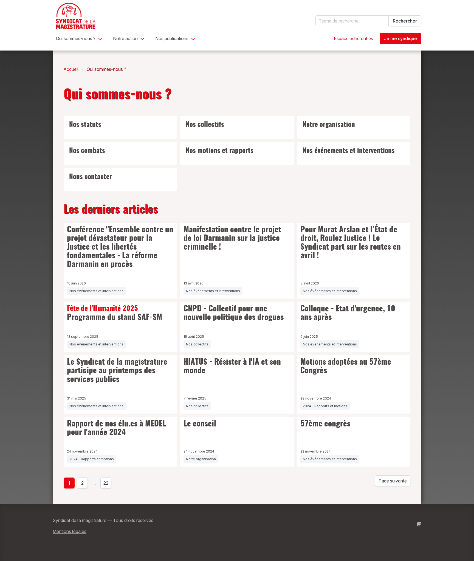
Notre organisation (329, 125)
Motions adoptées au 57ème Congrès (345, 367)
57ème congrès (325, 424)
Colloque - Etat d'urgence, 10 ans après (347, 313)
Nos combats (87, 151)
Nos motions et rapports (219, 151)
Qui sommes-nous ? (75, 38)
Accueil (71, 69)
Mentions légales (69, 531)
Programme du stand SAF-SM (114, 313)
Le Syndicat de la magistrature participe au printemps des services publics (117, 371)
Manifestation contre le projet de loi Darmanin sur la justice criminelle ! (232, 238)
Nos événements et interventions (349, 151)
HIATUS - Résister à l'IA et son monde (232, 367)
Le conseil (200, 424)
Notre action (125, 38)
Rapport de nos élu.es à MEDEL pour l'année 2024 (116, 428)
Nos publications (171, 38)
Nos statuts (85, 125)
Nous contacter (90, 177)
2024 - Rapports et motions (325, 406)
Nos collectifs (205, 125)
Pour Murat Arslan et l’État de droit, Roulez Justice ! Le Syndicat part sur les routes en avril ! (350, 243)
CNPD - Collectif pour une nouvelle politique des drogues (234, 313)
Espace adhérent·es (353, 38)
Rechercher (405, 21)
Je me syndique (400, 38)
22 (107, 484)
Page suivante (393, 481)
